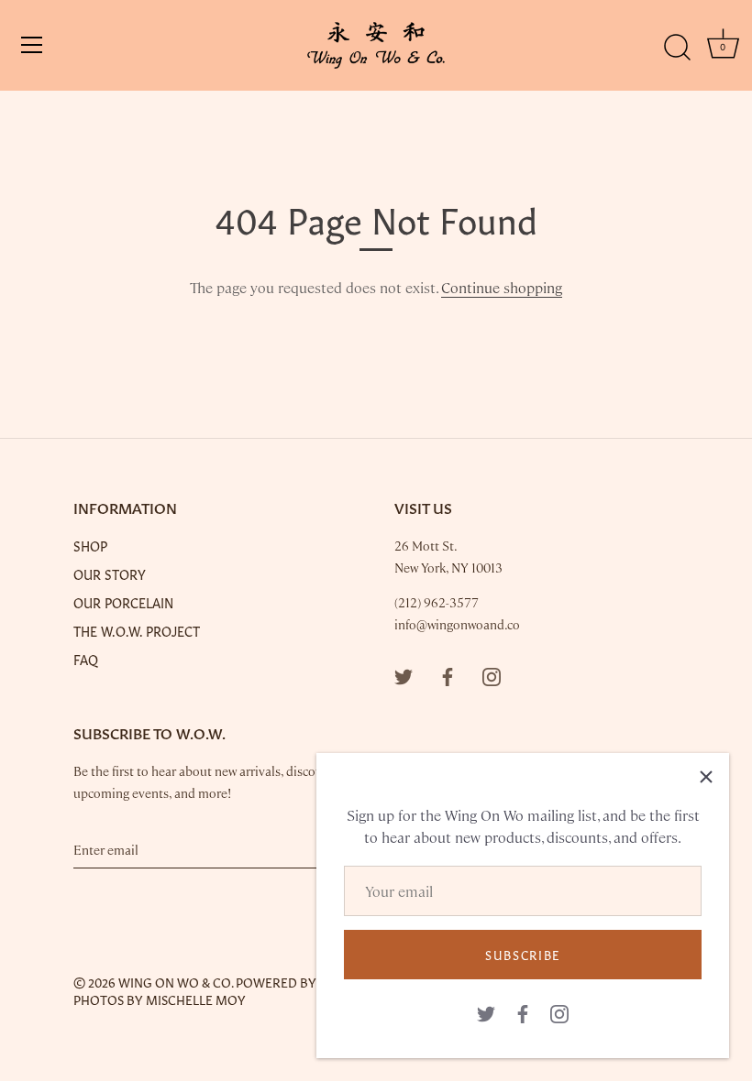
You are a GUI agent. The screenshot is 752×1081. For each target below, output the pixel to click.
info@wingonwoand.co (457, 624)
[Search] (677, 47)
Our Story (109, 573)
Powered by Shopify (303, 981)
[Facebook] (523, 1011)
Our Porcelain (123, 602)
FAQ (85, 659)
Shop (90, 545)
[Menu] (32, 45)
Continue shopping (501, 287)
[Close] (706, 776)
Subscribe (522, 954)
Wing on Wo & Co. (175, 981)
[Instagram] (559, 1011)
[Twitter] (486, 1011)
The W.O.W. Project (136, 630)
